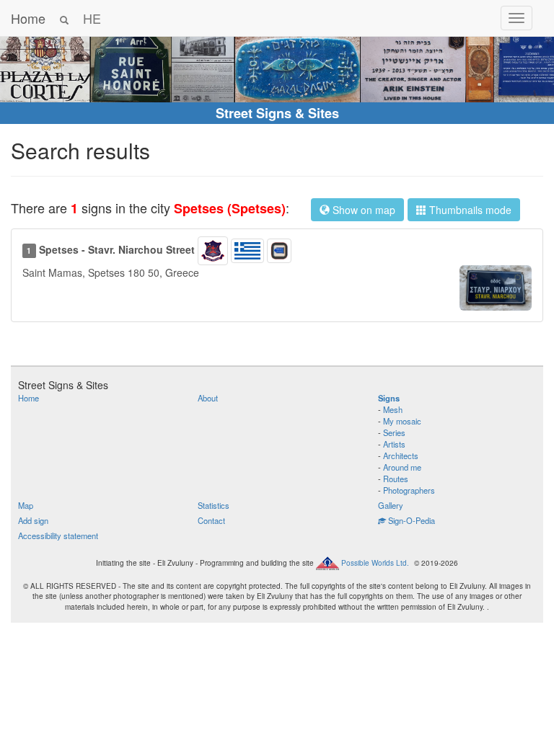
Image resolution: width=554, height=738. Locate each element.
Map (25, 505)
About (208, 398)
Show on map (362, 210)
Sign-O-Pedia (410, 520)
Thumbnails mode (468, 210)
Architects (400, 455)
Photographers (409, 490)
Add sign (33, 520)
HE (92, 18)
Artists (394, 444)
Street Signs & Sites (277, 113)
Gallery (390, 505)
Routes (395, 478)
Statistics (213, 505)
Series (394, 432)
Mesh (393, 409)
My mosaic (402, 421)
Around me (402, 467)
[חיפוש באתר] (64, 18)
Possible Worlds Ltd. (375, 563)
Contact (211, 520)
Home (28, 18)
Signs (389, 398)
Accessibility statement (58, 535)
